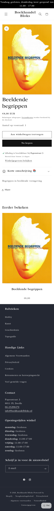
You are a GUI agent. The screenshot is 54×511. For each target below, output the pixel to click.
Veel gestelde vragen (15, 382)
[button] (6, 14)
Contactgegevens (28, 505)
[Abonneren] (45, 468)
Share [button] (8, 190)
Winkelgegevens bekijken (18, 161)
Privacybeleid (12, 362)
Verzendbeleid (40, 501)
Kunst (8, 324)
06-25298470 (12, 407)
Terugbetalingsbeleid (24, 496)
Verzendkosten (27, 118)
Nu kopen (27, 143)
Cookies (9, 369)
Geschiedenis (12, 330)
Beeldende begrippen (27, 289)
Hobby (8, 317)
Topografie (10, 337)
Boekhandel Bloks (25, 493)
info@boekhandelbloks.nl (18, 411)
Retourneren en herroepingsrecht (22, 375)
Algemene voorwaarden (21, 501)
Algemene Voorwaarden (17, 356)
